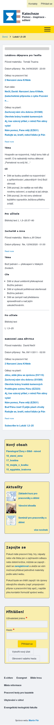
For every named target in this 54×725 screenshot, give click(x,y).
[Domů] (11, 16)
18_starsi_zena (14, 455)
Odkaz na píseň (13, 107)
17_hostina (12, 460)
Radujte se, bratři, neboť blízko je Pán (25, 134)
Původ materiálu (13, 61)
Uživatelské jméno (15, 618)
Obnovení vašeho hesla (24, 658)
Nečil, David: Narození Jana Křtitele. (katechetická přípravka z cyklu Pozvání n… (26, 96)
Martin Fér (34, 720)
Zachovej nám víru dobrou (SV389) (24, 112)
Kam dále (10, 86)
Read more (9, 141)
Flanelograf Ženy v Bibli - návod (23, 451)
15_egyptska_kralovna (18, 469)
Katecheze (30, 13)
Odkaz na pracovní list (16, 75)
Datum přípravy (12, 68)
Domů (5, 36)
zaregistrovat (22, 566)
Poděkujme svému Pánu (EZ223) (22, 388)
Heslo (9, 630)
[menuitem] (33, 3)
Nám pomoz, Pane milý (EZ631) (22, 130)
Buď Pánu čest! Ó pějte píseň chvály (24, 407)
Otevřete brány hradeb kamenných (24, 116)
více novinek (41, 529)
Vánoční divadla (27, 505)
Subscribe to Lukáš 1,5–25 (19, 425)
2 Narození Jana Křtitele (18, 80)
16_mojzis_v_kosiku (17, 464)
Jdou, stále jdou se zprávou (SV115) (24, 375)
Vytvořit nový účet (21, 651)
